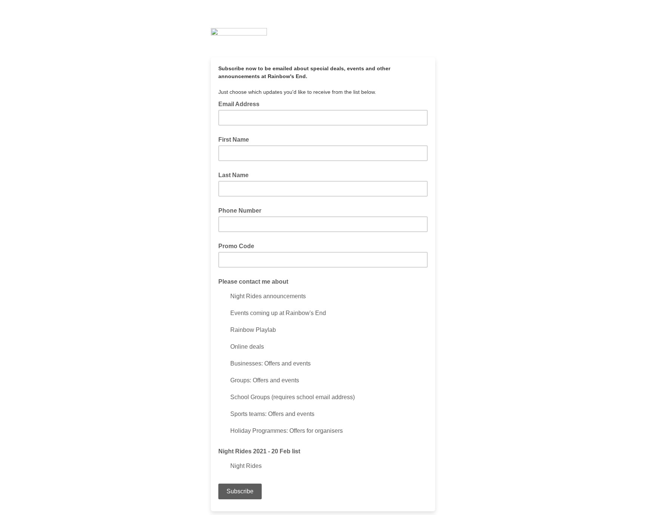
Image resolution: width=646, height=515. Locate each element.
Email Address (241, 103)
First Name (233, 139)
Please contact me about (253, 281)
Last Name (233, 175)
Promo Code (236, 246)
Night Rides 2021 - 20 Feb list (259, 451)
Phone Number (239, 210)
